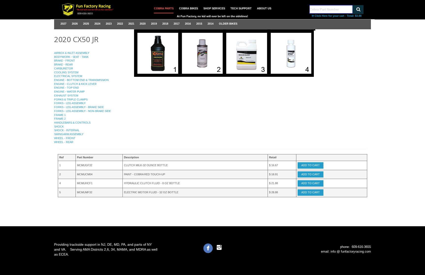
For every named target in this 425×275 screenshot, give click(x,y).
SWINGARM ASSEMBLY (68, 134)
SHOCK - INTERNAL (66, 130)
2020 (143, 23)
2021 (131, 23)
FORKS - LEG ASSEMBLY (70, 103)
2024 (97, 23)
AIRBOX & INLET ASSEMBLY (71, 52)
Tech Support (241, 8)
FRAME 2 (60, 118)
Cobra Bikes (188, 8)
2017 (177, 23)
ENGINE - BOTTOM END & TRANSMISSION (81, 80)
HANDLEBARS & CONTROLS (72, 122)
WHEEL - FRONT (65, 138)
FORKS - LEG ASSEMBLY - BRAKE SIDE (79, 107)
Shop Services (214, 8)
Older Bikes (228, 23)
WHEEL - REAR (63, 142)
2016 (188, 23)
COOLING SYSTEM (66, 72)
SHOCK (59, 126)
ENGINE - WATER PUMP (69, 91)
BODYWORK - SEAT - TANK (71, 56)
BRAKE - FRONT (64, 60)
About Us (264, 8)
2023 (109, 23)
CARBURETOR (63, 68)
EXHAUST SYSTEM (66, 95)
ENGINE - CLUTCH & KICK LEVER (75, 83)
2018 (165, 23)
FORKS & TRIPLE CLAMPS (71, 99)
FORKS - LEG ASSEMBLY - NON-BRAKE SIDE (82, 111)
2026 (75, 23)
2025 (86, 23)
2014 (210, 23)
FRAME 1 (60, 114)
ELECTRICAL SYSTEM (68, 76)
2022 (120, 23)
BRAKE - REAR (63, 64)
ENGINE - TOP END (66, 87)
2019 (154, 23)
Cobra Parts (164, 8)
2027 (63, 23)
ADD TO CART (310, 165)
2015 (199, 23)
